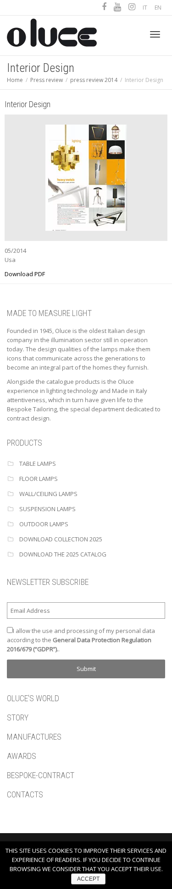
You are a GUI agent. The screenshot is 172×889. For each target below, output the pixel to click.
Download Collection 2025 (60, 539)
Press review (46, 80)
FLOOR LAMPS (38, 478)
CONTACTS (25, 794)
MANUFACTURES (34, 737)
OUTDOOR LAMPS (43, 524)
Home (15, 80)
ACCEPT (88, 879)
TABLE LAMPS (37, 463)
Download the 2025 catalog (62, 554)
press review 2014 (93, 80)
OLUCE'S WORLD (33, 698)
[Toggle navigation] (155, 34)
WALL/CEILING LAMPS (48, 494)
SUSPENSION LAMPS (47, 509)
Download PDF (25, 274)
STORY (17, 717)
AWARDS (21, 756)
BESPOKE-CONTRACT (40, 775)
